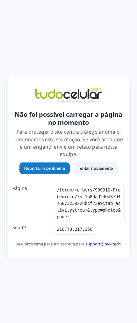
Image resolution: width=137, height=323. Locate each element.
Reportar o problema (44, 168)
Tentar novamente (95, 168)
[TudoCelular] (68, 96)
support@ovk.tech (103, 244)
